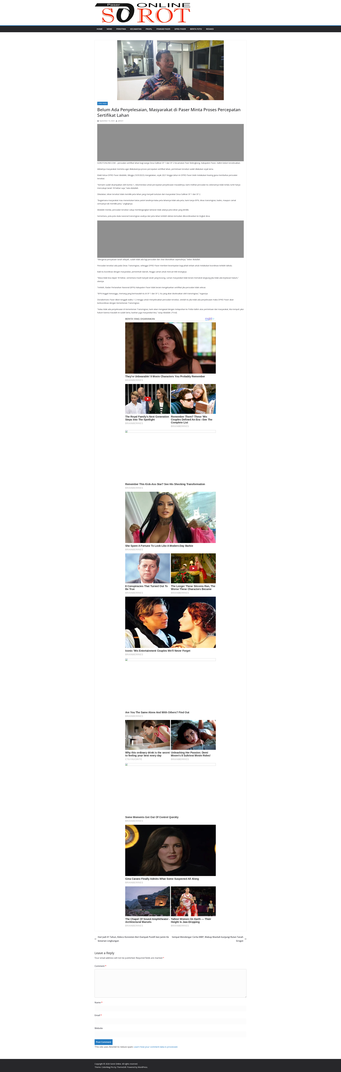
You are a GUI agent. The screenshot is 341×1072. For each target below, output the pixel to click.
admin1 (120, 121)
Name (98, 1002)
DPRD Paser (180, 29)
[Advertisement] (170, 142)
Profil (149, 29)
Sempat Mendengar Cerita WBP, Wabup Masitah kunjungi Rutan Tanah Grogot (207, 939)
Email (98, 1015)
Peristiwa (121, 29)
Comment (100, 966)
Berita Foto (196, 29)
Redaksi (210, 29)
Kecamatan (135, 29)
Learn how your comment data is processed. (156, 1046)
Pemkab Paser (163, 29)
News (109, 29)
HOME (99, 29)
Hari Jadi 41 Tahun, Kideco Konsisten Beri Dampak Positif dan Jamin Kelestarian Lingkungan (133, 939)
